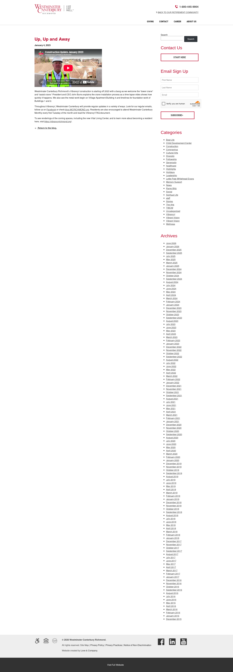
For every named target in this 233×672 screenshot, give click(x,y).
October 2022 (172, 353)
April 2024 (171, 295)
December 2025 (173, 249)
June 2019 (171, 482)
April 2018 (171, 528)
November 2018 (173, 505)
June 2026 (171, 243)
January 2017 (172, 576)
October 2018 (172, 508)
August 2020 (172, 437)
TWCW (169, 207)
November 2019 (173, 466)
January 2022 (172, 382)
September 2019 (174, 473)
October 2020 (172, 431)
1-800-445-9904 (188, 7)
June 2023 (171, 327)
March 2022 (171, 376)
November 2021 (173, 389)
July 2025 (170, 256)
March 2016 (171, 609)
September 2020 (174, 434)
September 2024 (174, 278)
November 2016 (173, 583)
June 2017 (171, 560)
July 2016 (170, 596)
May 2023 (171, 330)
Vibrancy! (170, 214)
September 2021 (174, 395)
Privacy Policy (97, 645)
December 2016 (173, 580)
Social (169, 191)
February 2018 (173, 534)
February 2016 (173, 612)
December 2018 (173, 502)
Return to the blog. (47, 127)
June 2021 (171, 405)
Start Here (179, 57)
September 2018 (174, 512)
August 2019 (172, 476)
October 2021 (172, 392)
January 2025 (172, 265)
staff (168, 198)
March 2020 (171, 453)
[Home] (54, 12)
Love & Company (89, 650)
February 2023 (173, 340)
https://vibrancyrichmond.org (57, 121)
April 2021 (171, 411)
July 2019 (170, 479)
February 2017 (173, 573)
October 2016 (172, 586)
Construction (172, 146)
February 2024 (173, 301)
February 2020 (173, 457)
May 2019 (171, 486)
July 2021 (170, 401)
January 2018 (172, 538)
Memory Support (174, 181)
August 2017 (172, 554)
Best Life (170, 139)
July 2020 (170, 440)
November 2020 (173, 427)
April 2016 (171, 606)
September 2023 (174, 317)
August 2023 (172, 321)
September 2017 (174, 551)
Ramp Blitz (171, 188)
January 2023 (172, 343)
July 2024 (170, 285)
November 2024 (173, 272)
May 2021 (171, 408)
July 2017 (170, 557)
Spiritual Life (172, 194)
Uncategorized (173, 211)
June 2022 (171, 366)
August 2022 (172, 359)
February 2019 (173, 495)
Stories (169, 201)
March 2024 (171, 298)
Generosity (171, 162)
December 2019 (173, 463)
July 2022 (170, 363)
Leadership (171, 175)
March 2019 (171, 492)
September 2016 (174, 589)
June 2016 (171, 599)
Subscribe (176, 115)
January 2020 (172, 460)
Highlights (171, 168)
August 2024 (172, 282)
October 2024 (172, 275)
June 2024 (171, 288)
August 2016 (172, 593)
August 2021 (172, 398)
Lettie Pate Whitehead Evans (180, 178)
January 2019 (172, 499)
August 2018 (172, 515)
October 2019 (172, 470)
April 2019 (171, 489)
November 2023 (173, 311)
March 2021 (171, 414)
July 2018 (170, 518)
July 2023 (170, 324)
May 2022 (171, 369)
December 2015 (173, 619)
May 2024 (171, 291)
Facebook (51, 109)
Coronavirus (172, 149)
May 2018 (171, 525)
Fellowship (171, 159)
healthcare (171, 165)
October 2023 (172, 314)
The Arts (170, 204)
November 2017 (173, 544)
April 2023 (171, 333)
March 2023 (171, 337)
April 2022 (171, 372)
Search (164, 34)
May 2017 (171, 563)
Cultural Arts (172, 152)
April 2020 (171, 450)
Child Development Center (179, 143)
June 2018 (171, 521)
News (169, 185)
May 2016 (171, 602)
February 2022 (173, 379)
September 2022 (174, 356)
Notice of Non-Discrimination (137, 645)
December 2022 (173, 346)
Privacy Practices (114, 645)
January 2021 (172, 421)
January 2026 (172, 246)
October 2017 (172, 547)
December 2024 (173, 269)
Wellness (170, 224)
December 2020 (173, 424)
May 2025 (171, 259)
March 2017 (171, 570)
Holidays (170, 172)
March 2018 (171, 531)
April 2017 (171, 567)
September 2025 (174, 252)
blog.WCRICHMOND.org (77, 109)
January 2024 (172, 304)
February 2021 (173, 418)
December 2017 (173, 541)
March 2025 (171, 262)
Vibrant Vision (173, 217)
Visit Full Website (115, 664)
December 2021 (173, 385)
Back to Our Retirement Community (178, 12)
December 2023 (173, 308)
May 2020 (171, 447)
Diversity (170, 156)
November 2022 (173, 350)
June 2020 (171, 444)
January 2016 (172, 615)
